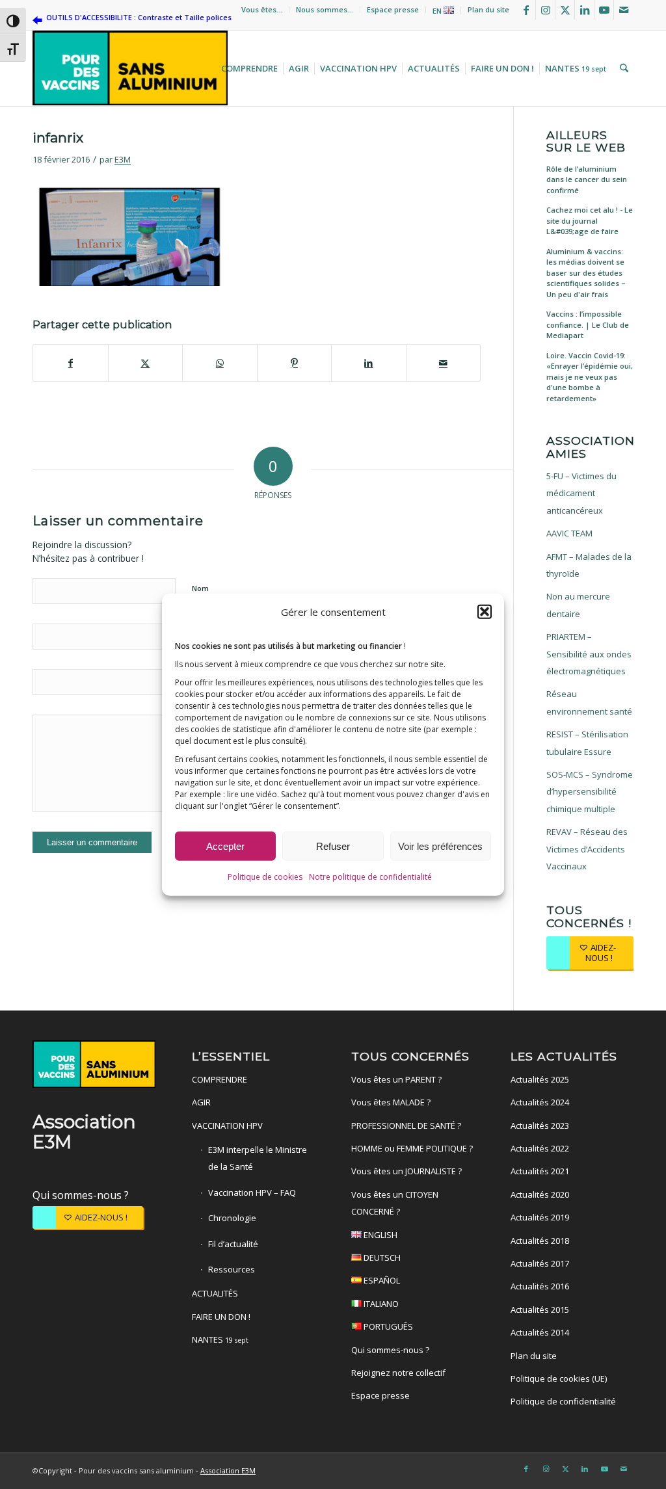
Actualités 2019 (540, 1217)
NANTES (220, 1339)
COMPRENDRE (219, 1079)
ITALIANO (380, 1304)
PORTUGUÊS (387, 1326)
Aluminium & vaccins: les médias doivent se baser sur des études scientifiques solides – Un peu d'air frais (586, 272)
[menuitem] (262, 10)
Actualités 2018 (540, 1240)
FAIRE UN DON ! (221, 1317)
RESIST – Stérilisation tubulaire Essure (587, 742)
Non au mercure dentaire (578, 604)
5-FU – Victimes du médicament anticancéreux (581, 493)
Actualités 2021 (540, 1171)
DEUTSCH (381, 1257)
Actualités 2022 (540, 1148)
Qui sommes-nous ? (81, 1195)
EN (438, 11)
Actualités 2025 (540, 1079)
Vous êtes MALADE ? (391, 1102)
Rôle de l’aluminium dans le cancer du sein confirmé (586, 179)
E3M (122, 159)
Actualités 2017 (540, 1263)
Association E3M (228, 1470)
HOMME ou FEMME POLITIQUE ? (412, 1148)
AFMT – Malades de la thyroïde (589, 565)
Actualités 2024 (540, 1102)
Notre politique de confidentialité (370, 876)
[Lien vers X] (564, 10)
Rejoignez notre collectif (398, 1372)
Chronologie (232, 1218)
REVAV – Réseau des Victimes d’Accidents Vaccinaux (587, 849)
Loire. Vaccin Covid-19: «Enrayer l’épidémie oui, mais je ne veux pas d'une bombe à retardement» (589, 376)
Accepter (225, 845)
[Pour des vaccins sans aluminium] (130, 68)
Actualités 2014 (540, 1332)
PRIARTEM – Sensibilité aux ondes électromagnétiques (589, 654)
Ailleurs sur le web (586, 141)
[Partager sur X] (146, 363)
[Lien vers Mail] (623, 10)
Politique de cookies (265, 876)
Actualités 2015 (540, 1309)
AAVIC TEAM (569, 533)
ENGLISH (379, 1235)
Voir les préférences (440, 845)
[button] (484, 611)
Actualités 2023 (540, 1125)
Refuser (333, 845)
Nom (200, 588)
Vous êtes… (261, 9)
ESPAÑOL (381, 1280)
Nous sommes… (324, 9)
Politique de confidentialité (563, 1401)
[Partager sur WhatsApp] (220, 363)
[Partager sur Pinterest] (295, 363)
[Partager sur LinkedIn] (369, 363)
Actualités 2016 (540, 1286)
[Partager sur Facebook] (70, 363)
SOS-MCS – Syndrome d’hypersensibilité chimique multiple (589, 792)
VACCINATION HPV (227, 1125)
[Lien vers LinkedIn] (584, 10)
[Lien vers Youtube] (603, 10)
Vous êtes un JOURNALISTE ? (406, 1171)
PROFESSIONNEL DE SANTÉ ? (406, 1125)
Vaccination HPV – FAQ (252, 1192)
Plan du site (488, 9)
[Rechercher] (622, 68)
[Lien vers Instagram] (545, 10)
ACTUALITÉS (215, 1293)
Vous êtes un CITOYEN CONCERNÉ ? (394, 1203)
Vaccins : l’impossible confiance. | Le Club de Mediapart (587, 324)
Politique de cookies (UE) (559, 1378)
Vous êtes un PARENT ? (396, 1079)
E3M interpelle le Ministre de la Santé (257, 1158)
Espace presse (393, 9)
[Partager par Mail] (443, 363)
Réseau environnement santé (589, 702)
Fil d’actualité (233, 1244)
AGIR (201, 1102)
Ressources (231, 1269)
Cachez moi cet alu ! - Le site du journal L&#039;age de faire (589, 220)
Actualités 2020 (540, 1194)
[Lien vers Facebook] (525, 10)
